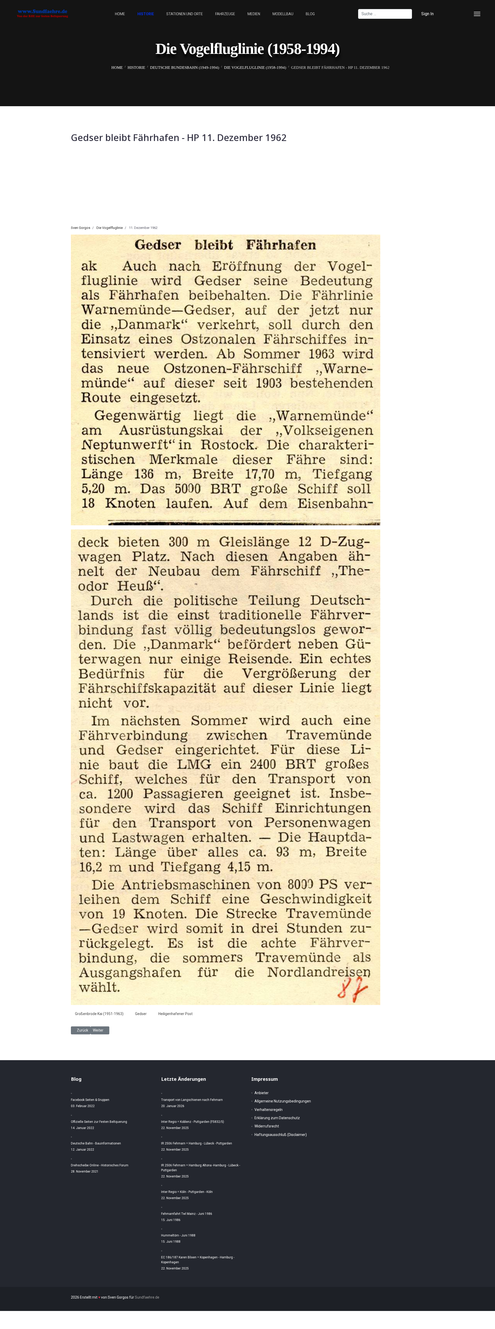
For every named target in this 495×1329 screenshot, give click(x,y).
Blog (310, 14)
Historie (145, 14)
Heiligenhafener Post (175, 1014)
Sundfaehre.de (147, 1297)
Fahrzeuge (225, 14)
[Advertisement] (247, 187)
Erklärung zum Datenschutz (277, 1118)
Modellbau (283, 14)
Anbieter (261, 1093)
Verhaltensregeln (268, 1110)
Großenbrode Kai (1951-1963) (99, 1014)
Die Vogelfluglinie (109, 228)
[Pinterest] (458, 13)
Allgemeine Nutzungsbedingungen (282, 1101)
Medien (254, 14)
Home (120, 14)
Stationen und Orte (184, 14)
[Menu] (477, 14)
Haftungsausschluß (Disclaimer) (280, 1135)
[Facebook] (450, 13)
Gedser (141, 1014)
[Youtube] (467, 13)
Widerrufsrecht (266, 1126)
